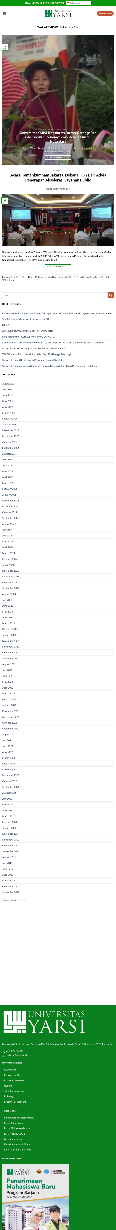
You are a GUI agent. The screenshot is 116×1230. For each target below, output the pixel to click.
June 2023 (7, 605)
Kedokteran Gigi (12, 1075)
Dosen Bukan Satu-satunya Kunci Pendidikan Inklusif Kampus (34, 348)
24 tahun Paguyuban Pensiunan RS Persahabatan (28, 330)
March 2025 (8, 482)
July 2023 (7, 599)
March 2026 (8, 412)
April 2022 (7, 687)
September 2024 (10, 517)
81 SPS (5, 324)
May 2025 (7, 471)
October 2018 (9, 886)
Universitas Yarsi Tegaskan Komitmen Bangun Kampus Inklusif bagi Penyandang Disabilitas (49, 365)
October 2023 (9, 582)
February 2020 (10, 822)
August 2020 (9, 792)
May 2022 (7, 681)
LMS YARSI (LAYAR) (14, 1133)
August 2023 (9, 594)
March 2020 (8, 816)
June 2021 (7, 746)
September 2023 (10, 588)
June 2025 (7, 465)
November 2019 (10, 839)
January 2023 (9, 634)
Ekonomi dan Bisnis (14, 1080)
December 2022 (10, 640)
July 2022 (7, 670)
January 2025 (9, 494)
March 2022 (8, 693)
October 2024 (9, 512)
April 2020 (7, 810)
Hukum (8, 1085)
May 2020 (7, 804)
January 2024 (9, 564)
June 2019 (7, 868)
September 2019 (10, 851)
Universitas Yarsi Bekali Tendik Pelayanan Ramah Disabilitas (33, 359)
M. (69, 189)
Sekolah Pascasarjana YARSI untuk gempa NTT (26, 319)
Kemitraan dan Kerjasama (17, 1149)
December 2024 (10, 500)
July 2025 (7, 459)
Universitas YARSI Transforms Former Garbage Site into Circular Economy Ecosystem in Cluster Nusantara (58, 137)
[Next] (107, 100)
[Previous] (8, 100)
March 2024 (8, 553)
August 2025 (9, 453)
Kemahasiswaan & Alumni (17, 1144)
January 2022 (9, 705)
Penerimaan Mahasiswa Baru (19, 1117)
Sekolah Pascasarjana (15, 1101)
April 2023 (7, 617)
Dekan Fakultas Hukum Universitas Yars (55, 277)
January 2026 (9, 424)
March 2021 (8, 757)
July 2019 (7, 862)
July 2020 (7, 798)
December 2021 (10, 710)
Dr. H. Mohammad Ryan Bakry (87, 277)
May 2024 (7, 541)
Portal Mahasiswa (13, 1122)
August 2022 (9, 664)
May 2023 (7, 611)
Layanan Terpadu (13, 1138)
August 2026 (9, 383)
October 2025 (9, 442)
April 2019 (7, 874)
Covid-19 (33, 277)
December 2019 (10, 833)
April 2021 (7, 751)
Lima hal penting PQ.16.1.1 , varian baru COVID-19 (28, 336)
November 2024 (10, 506)
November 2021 (10, 716)
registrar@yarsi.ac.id (16, 1055)
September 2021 (10, 728)
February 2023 (10, 629)
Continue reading (58, 157)
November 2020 (10, 775)
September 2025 (10, 447)
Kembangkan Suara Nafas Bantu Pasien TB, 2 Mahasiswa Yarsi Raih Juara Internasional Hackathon (53, 342)
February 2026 (10, 418)
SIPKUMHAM (8, 280)
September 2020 (10, 787)
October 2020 (9, 781)
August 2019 (9, 857)
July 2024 (7, 529)
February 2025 (10, 488)
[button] (4, 13)
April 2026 (7, 406)
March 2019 (8, 880)
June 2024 (7, 535)
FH (62, 171)
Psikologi (9, 1096)
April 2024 (7, 547)
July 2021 (7, 740)
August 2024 (9, 523)
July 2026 (7, 389)
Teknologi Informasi (14, 1090)
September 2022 (10, 658)
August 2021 (9, 734)
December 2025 (10, 430)
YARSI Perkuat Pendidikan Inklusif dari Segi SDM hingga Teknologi (36, 354)
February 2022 (10, 699)
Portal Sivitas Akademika (17, 1128)
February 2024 (10, 559)
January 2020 (9, 827)
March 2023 (8, 623)
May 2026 (7, 400)
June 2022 (7, 675)
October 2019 (9, 845)
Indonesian (74, 3)
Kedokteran (10, 1069)
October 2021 (9, 722)
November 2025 (10, 436)
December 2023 (10, 570)
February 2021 (10, 763)
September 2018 (10, 892)
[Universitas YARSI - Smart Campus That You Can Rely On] (58, 13)
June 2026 (7, 395)
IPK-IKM (105, 277)
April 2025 (7, 477)
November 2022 (10, 646)
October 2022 (9, 652)
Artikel (56, 171)
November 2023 (10, 576)
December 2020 (10, 769)
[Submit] (111, 295)
